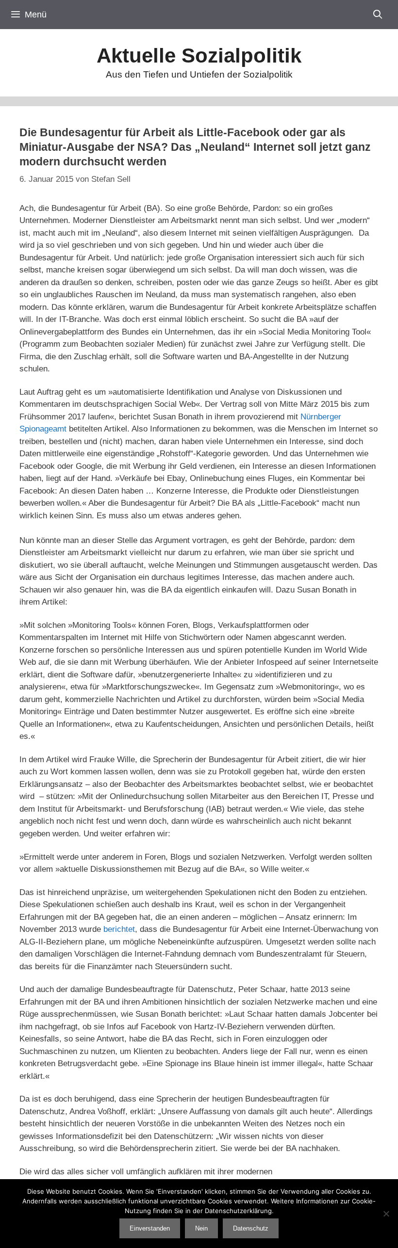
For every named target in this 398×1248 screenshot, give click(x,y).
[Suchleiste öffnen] (378, 14)
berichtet (119, 929)
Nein (201, 1228)
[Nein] (386, 1213)
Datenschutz (250, 1228)
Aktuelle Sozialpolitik (199, 55)
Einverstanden (150, 1228)
